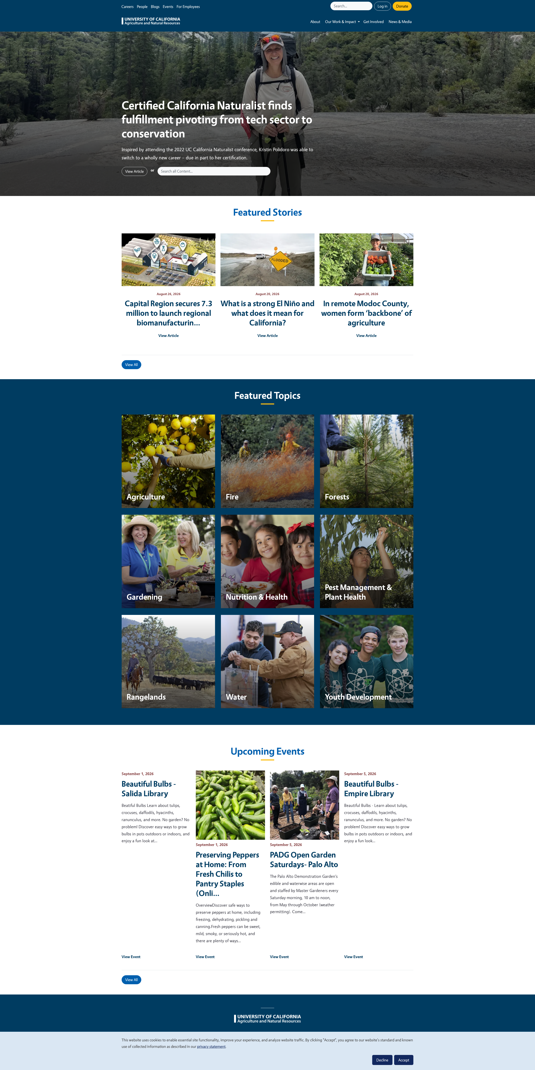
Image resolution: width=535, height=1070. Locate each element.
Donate (402, 6)
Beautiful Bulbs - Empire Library (371, 788)
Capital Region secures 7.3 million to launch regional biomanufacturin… (168, 312)
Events (168, 6)
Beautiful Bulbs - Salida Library (149, 788)
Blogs (155, 6)
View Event (131, 956)
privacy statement (211, 1046)
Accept (403, 1059)
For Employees (188, 6)
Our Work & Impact (340, 21)
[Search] (369, 6)
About (315, 21)
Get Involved (373, 21)
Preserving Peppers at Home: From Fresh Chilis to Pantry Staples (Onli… (227, 874)
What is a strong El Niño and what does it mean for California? (268, 312)
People (142, 6)
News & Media (400, 21)
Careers (127, 6)
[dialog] (267, 1050)
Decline (382, 1059)
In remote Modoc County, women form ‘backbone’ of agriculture (366, 312)
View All (131, 364)
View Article (134, 171)
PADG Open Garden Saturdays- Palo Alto (304, 859)
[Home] (151, 22)
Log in (382, 6)
